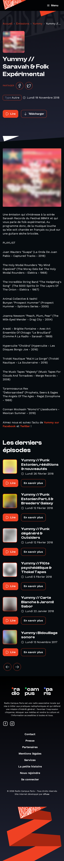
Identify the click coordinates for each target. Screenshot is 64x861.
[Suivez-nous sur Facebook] (5, 724)
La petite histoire (30, 766)
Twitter (25, 426)
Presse (29, 740)
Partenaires (30, 747)
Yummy (37, 23)
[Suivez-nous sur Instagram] (12, 724)
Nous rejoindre (30, 773)
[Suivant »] (17, 667)
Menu (54, 5)
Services (30, 760)
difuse (46, 794)
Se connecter (30, 779)
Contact (30, 734)
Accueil (7, 23)
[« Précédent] (7, 667)
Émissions (22, 23)
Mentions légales (30, 753)
